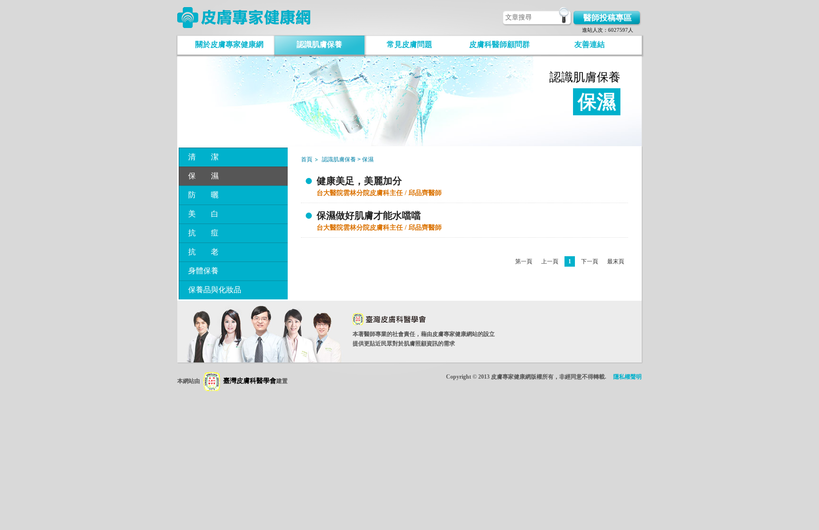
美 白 (203, 214)
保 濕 (203, 176)
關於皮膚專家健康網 (229, 44)
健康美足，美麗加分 (359, 181)
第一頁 (523, 261)
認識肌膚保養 (319, 44)
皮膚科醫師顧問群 (499, 44)
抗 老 (203, 252)
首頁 (306, 159)
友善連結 (589, 44)
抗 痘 (203, 233)
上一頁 (549, 261)
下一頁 (589, 261)
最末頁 (615, 261)
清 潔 (203, 157)
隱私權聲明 (627, 376)
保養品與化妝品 (214, 290)
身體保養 (203, 271)
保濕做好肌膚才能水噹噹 (369, 215)
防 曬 (203, 195)
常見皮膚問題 (409, 44)
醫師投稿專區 (607, 17)
